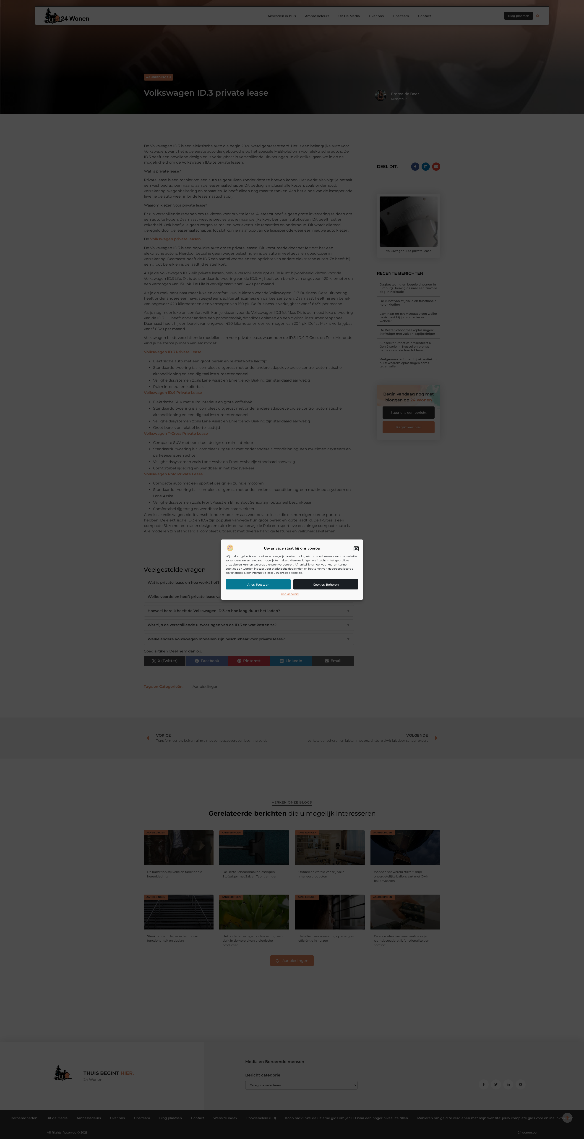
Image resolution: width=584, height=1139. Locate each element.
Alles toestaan (258, 584)
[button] (356, 548)
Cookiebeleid (290, 594)
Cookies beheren (326, 584)
